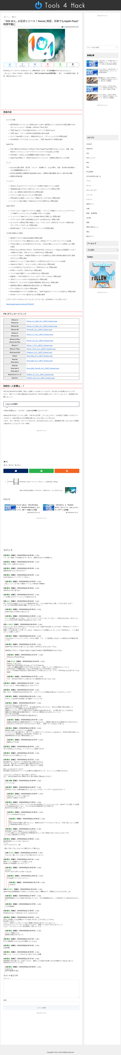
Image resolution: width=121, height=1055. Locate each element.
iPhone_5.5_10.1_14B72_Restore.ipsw (40, 340)
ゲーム (88, 185)
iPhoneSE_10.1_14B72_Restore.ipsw (39, 329)
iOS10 (12, 465)
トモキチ (10, 624)
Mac (87, 162)
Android (89, 144)
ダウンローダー (91, 190)
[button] (116, 47)
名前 (4, 1000)
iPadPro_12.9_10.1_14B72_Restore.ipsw (41, 378)
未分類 (88, 218)
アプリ (88, 181)
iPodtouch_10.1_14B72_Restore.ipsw (39, 352)
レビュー (89, 199)
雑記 (87, 231)
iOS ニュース (90, 158)
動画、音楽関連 (91, 213)
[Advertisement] (41, 93)
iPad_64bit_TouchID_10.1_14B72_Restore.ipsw (43, 368)
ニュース (89, 195)
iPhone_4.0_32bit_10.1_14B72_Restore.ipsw (42, 321)
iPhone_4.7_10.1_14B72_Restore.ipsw (40, 334)
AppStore (89, 148)
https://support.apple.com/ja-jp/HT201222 (20, 304)
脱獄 (87, 222)
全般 (87, 208)
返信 (37, 555)
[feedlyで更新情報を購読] (41, 471)
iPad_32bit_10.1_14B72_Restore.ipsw (40, 356)
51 (64, 27)
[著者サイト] (15, 471)
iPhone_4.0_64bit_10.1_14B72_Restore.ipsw (42, 326)
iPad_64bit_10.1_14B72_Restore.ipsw (40, 361)
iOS (6, 461)
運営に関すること (92, 227)
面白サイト (90, 236)
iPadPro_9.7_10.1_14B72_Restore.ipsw (40, 374)
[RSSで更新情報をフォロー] (67, 471)
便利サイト (90, 204)
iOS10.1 (19, 465)
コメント (6, 978)
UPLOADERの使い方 (93, 176)
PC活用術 (89, 172)
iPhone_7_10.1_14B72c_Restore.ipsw (40, 345)
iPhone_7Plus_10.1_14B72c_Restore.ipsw (41, 349)
